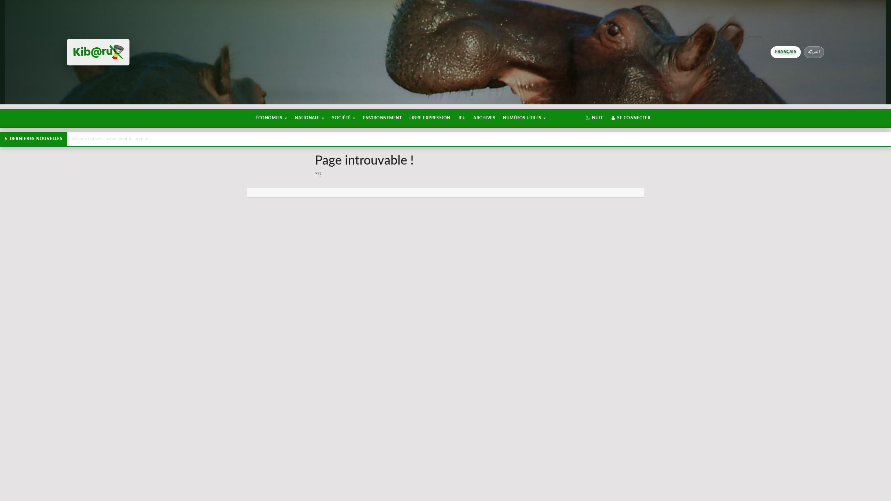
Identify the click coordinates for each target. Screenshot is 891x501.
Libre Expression (429, 118)
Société (342, 118)
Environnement (382, 118)
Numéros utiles (523, 118)
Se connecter (633, 118)
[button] (594, 118)
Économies (269, 118)
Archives (484, 118)
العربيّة (814, 52)
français (785, 52)
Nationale (308, 118)
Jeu (462, 118)
